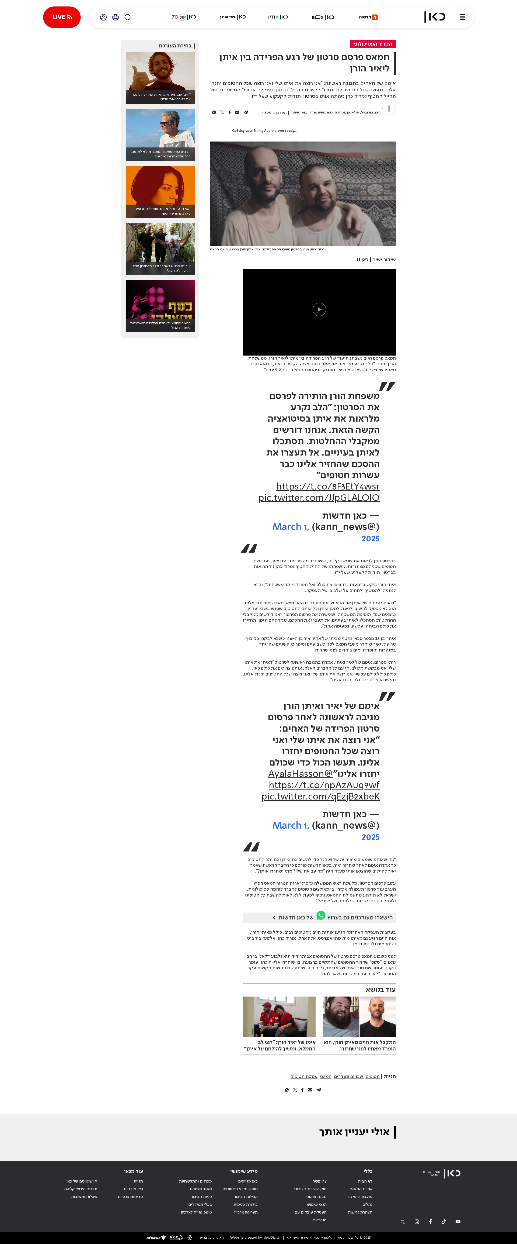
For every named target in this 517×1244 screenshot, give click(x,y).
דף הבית (365, 1181)
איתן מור (351, 938)
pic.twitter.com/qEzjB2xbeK (320, 797)
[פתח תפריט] (462, 17)
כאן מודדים (133, 1189)
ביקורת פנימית (245, 1204)
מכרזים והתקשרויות (195, 1181)
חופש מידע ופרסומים (240, 1189)
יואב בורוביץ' (370, 112)
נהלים (367, 1204)
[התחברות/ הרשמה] (103, 17)
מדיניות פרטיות (130, 1197)
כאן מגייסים (248, 1181)
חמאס (325, 1076)
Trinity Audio (263, 131)
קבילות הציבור (246, 1197)
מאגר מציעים (201, 1189)
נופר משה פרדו (321, 112)
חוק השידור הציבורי (310, 1189)
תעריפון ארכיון (246, 1212)
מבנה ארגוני (316, 1197)
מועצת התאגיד (359, 1197)
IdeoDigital (271, 1237)
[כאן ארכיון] (233, 17)
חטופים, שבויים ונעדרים (357, 1076)
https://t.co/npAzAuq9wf (324, 785)
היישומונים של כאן (82, 1181)
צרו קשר (320, 1181)
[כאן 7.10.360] (184, 17)
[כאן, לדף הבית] (430, 17)
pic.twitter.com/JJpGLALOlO (319, 498)
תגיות (138, 1181)
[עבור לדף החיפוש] (127, 17)
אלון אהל (307, 938)
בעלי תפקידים (200, 1204)
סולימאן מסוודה (347, 112)
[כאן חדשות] (368, 17)
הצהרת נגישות (360, 1212)
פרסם (355, 956)
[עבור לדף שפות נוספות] (115, 17)
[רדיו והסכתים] (278, 17)
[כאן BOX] (323, 17)
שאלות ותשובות (84, 1197)
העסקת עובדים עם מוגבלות (311, 1216)
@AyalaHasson (300, 774)
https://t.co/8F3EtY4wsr (328, 487)
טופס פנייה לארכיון (196, 1212)
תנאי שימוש (317, 1204)
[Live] (62, 17)
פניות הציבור (201, 1197)
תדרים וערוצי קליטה (80, 1189)
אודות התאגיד (360, 1189)
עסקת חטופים (304, 1076)
